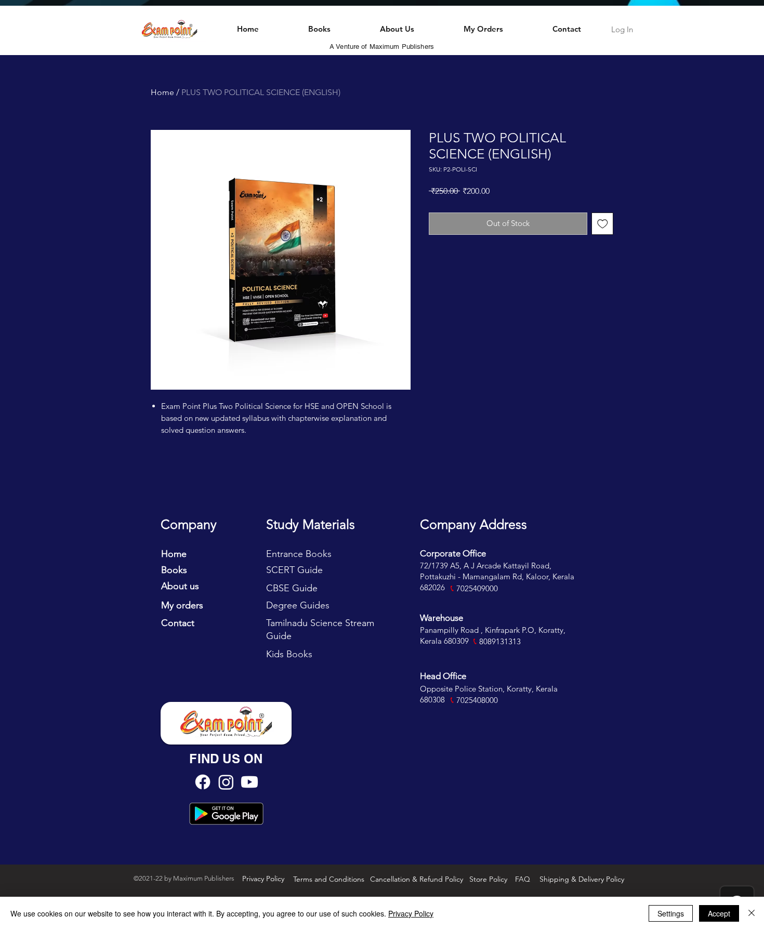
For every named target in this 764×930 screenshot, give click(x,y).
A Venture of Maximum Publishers (382, 46)
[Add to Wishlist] (602, 223)
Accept (719, 913)
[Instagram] (226, 782)
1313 (512, 641)
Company (189, 524)
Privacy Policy (410, 913)
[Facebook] (203, 782)
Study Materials (310, 524)
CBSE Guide (292, 588)
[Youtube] (249, 782)
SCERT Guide (294, 570)
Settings (670, 913)
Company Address (473, 524)
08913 (493, 641)
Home (162, 92)
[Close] (751, 913)
